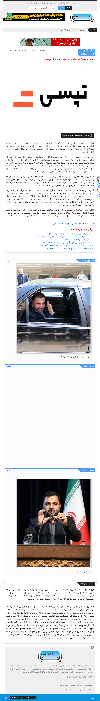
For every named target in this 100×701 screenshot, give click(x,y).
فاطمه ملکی (76, 223)
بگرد (61, 8)
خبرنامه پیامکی (29, 3)
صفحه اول (73, 3)
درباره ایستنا (76, 685)
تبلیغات (68, 689)
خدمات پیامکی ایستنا (83, 689)
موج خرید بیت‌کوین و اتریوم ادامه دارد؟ (73, 29)
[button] (50, 697)
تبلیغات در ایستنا (61, 3)
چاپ (67, 223)
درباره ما (49, 3)
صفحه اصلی (58, 223)
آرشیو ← (8, 260)
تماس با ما (40, 3)
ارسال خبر (64, 685)
